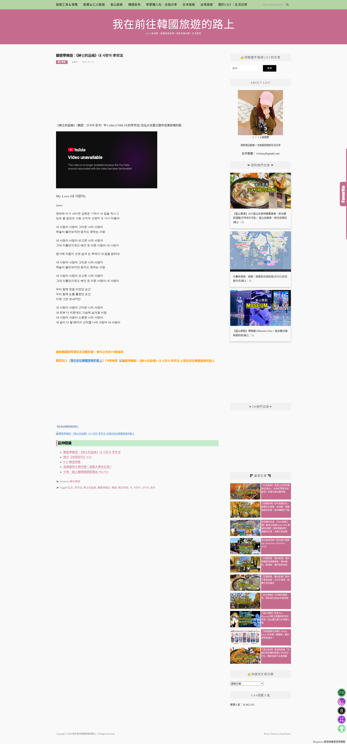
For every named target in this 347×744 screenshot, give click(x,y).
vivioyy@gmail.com (267, 153)
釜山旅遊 (116, 4)
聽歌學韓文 (104, 487)
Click (343, 194)
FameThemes (285, 734)
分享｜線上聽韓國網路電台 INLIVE (85, 471)
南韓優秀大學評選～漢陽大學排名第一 (87, 466)
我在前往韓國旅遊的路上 (173, 25)
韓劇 (114, 487)
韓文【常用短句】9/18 (77, 457)
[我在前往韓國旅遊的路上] (95, 433)
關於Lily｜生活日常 (232, 4)
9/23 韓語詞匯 (72, 462)
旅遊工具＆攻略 (67, 4)
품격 (153, 487)
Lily (74, 62)
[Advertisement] (137, 95)
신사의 (145, 487)
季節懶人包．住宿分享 (161, 4)
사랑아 (137, 487)
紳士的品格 (89, 487)
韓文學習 (62, 62)
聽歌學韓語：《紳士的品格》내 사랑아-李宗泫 (92, 452)
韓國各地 (134, 4)
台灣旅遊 (206, 4)
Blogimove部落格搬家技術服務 (329, 741)
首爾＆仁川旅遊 (94, 4)
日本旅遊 (189, 4)
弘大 (70, 487)
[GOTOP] (341, 728)
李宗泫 (78, 487)
